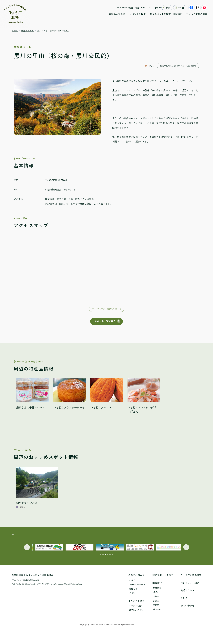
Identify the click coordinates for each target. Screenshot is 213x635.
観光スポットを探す (160, 14)
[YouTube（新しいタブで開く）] (204, 7)
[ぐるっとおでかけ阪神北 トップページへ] (15, 14)
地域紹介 (177, 14)
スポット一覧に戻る (105, 321)
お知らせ (133, 589)
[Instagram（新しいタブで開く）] (198, 7)
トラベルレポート (137, 584)
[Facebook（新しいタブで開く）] (191, 7)
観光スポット (27, 30)
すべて (132, 580)
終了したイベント (137, 610)
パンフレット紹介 (125, 7)
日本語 (181, 7)
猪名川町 (157, 609)
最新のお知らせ (117, 14)
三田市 (156, 605)
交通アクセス (141, 7)
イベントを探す (137, 14)
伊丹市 (156, 592)
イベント (133, 593)
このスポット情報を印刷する (108, 308)
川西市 (156, 600)
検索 (168, 7)
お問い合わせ (155, 7)
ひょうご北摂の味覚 (196, 14)
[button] (27, 547)
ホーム (15, 30)
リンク (184, 597)
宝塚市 (156, 596)
